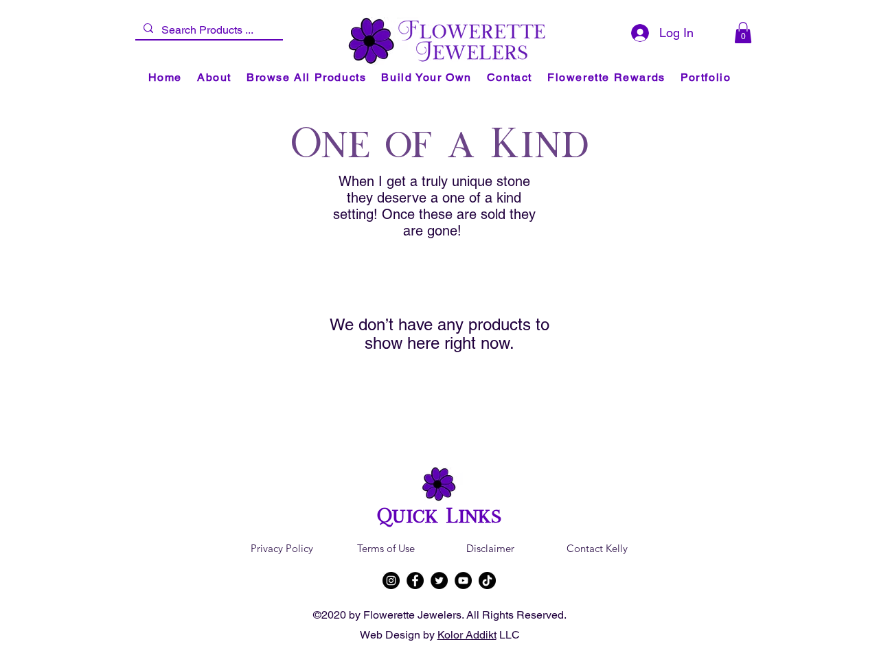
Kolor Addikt (466, 634)
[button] (743, 32)
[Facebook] (415, 580)
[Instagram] (391, 580)
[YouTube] (463, 580)
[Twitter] (439, 580)
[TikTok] (487, 580)
